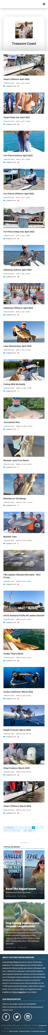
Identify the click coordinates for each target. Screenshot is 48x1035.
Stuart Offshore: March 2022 (17, 806)
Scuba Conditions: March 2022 (18, 692)
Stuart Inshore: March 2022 (16, 768)
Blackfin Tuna (10, 536)
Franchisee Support (38, 1031)
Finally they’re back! (13, 653)
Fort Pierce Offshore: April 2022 (18, 193)
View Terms (13, 1031)
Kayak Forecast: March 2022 (17, 730)
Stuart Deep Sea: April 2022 (16, 117)
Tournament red (11, 422)
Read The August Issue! (21, 888)
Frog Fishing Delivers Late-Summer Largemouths (23, 924)
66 (25, 831)
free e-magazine (19, 992)
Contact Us (42, 1025)
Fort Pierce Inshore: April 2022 (18, 155)
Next (30, 831)
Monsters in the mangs (14, 498)
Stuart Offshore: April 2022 (16, 79)
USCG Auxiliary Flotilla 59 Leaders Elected (23, 615)
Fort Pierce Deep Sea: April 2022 (18, 231)
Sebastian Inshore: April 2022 (17, 270)
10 (14, 831)
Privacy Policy (24, 1031)
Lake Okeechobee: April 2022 (17, 346)
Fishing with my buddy (14, 384)
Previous (9, 828)
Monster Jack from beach (16, 460)
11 (18, 831)
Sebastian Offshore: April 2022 (18, 308)
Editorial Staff (11, 896)
